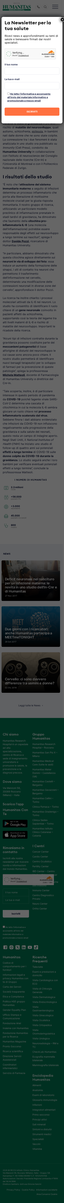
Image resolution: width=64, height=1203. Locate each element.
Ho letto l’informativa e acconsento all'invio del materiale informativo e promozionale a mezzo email (29, 97)
